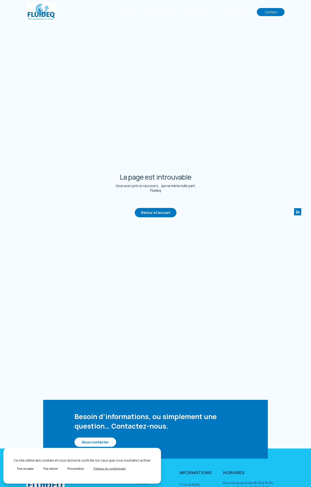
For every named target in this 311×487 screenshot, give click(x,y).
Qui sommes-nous (161, 12)
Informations (234, 12)
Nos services (197, 12)
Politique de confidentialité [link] (110, 468)
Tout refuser (50, 468)
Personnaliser (75, 468)
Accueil (127, 12)
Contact (271, 12)
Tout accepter (25, 468)
